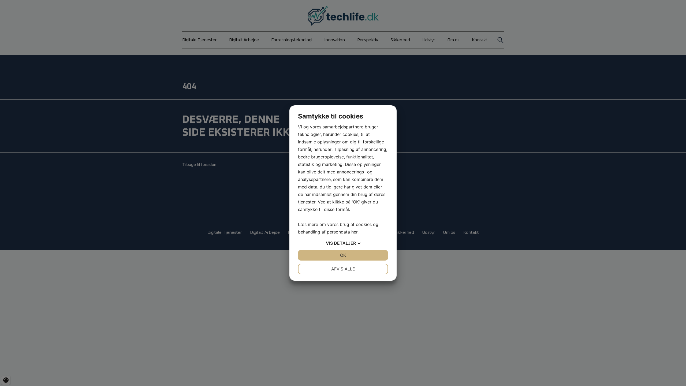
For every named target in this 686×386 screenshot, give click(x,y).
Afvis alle (343, 269)
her (354, 232)
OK (343, 255)
